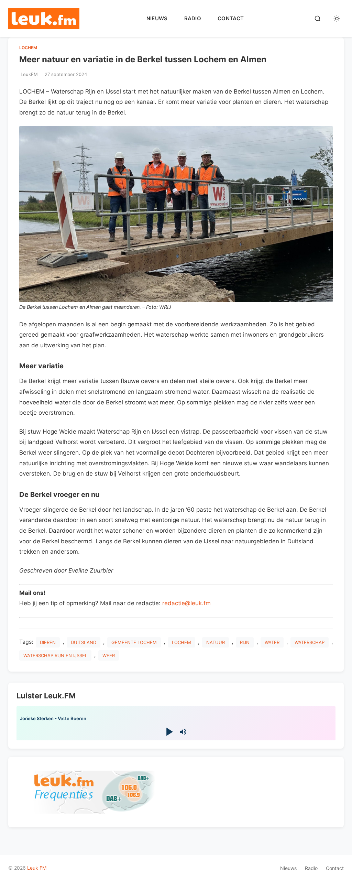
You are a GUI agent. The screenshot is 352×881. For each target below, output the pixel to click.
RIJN (245, 642)
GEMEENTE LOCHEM (134, 642)
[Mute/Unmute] (183, 732)
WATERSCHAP (309, 642)
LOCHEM (28, 47)
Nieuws (157, 18)
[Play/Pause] (169, 731)
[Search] (317, 18)
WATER (272, 642)
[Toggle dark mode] (337, 18)
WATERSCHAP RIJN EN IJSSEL (55, 655)
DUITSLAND (83, 642)
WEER (108, 655)
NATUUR (215, 642)
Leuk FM (36, 868)
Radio (192, 18)
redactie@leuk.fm (186, 603)
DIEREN (48, 642)
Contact (231, 18)
